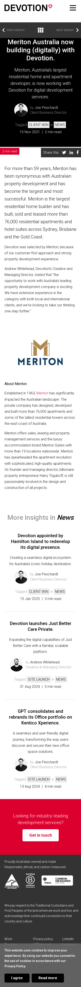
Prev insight (16, 30)
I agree (17, 978)
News (60, 125)
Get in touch (40, 835)
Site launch (39, 679)
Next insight (65, 30)
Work (8, 939)
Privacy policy (43, 939)
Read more (47, 978)
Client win (38, 125)
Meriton (42, 393)
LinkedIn (68, 939)
